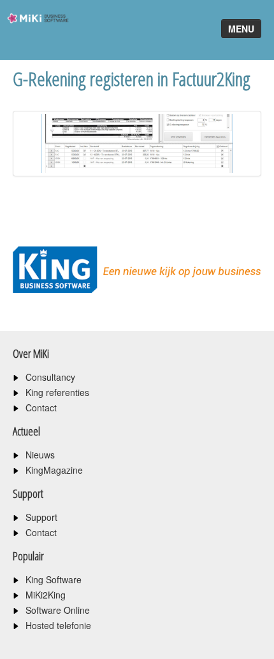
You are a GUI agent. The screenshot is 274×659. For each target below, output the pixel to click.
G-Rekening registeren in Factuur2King (131, 79)
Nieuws (40, 454)
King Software (53, 579)
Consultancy (50, 377)
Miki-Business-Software (34, 41)
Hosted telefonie (58, 625)
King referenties (57, 392)
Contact (41, 407)
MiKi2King (45, 594)
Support (41, 517)
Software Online (57, 610)
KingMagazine (54, 470)
